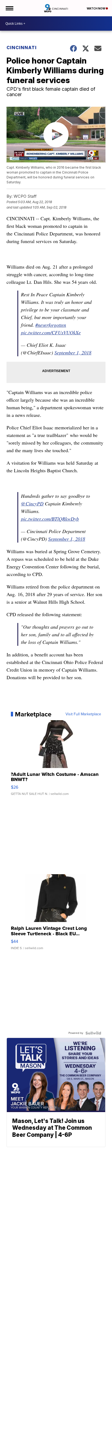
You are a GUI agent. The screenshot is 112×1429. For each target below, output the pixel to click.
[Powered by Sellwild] (93, 1033)
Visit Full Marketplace (83, 714)
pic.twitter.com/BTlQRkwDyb (50, 518)
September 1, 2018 (72, 352)
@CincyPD (32, 503)
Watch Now (96, 8)
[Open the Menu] (9, 8)
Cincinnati (22, 47)
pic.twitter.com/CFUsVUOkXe (51, 332)
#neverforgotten (50, 325)
